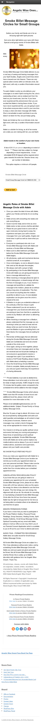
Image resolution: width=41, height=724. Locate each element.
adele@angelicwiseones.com (23, 404)
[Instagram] (25, 629)
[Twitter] (17, 629)
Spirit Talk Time (9, 672)
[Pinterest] (29, 629)
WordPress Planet (9, 711)
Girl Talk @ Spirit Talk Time (12, 670)
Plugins (6, 699)
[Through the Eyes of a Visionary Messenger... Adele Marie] (20, 14)
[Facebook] (21, 629)
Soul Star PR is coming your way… (15, 675)
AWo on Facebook (9, 694)
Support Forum (8, 704)
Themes (6, 706)
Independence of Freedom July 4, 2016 (16, 677)
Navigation (10, 2)
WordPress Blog (9, 708)
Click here (12, 601)
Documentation (8, 696)
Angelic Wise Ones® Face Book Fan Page (17, 653)
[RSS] (13, 629)
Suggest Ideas (8, 701)
